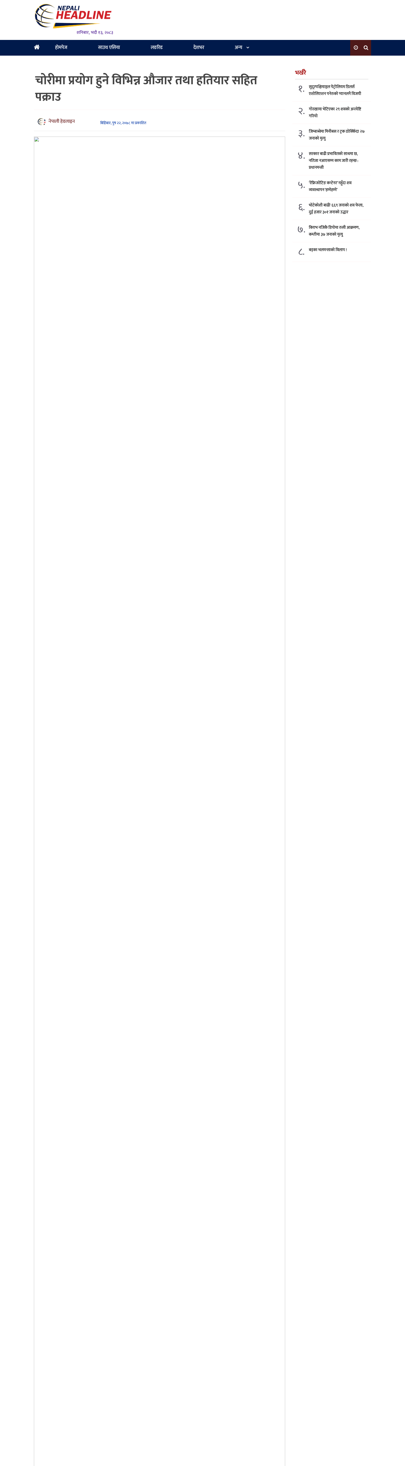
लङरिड (157, 48)
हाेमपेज (61, 48)
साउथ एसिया (109, 48)
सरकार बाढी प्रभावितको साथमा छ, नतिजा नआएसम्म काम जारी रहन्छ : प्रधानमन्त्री (333, 160)
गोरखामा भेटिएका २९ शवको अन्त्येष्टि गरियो (335, 113)
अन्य (238, 48)
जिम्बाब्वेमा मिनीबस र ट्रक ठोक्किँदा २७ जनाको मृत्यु (337, 135)
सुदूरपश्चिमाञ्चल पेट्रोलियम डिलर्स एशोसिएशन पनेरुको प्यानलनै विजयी (335, 90)
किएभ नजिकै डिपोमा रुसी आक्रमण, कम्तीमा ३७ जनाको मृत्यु (334, 231)
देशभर (198, 48)
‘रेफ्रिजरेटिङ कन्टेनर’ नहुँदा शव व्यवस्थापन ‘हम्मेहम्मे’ (330, 186)
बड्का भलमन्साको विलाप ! (328, 249)
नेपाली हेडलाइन (61, 121)
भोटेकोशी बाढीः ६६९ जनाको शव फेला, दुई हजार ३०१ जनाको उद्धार (336, 209)
